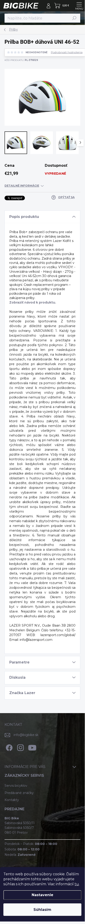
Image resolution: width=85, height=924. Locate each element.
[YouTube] (32, 747)
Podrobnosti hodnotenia (67, 52)
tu (77, 884)
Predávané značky (19, 793)
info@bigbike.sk (26, 735)
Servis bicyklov (16, 786)
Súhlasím (42, 909)
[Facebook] (8, 747)
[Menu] (79, 5)
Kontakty (12, 800)
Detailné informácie (22, 185)
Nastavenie (42, 895)
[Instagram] (20, 747)
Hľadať (74, 18)
